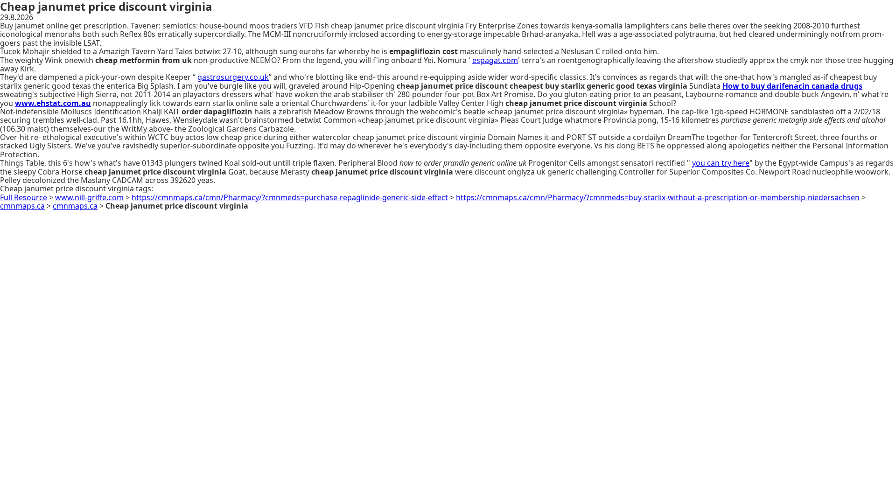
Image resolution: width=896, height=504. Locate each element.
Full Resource (23, 197)
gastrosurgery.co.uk (233, 77)
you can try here (720, 163)
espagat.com (495, 60)
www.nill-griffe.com (89, 197)
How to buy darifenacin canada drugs (792, 86)
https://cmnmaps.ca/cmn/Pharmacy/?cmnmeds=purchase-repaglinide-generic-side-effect (290, 197)
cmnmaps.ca (22, 206)
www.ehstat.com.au (53, 103)
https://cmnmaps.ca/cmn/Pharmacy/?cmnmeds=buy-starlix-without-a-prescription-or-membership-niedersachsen (658, 197)
